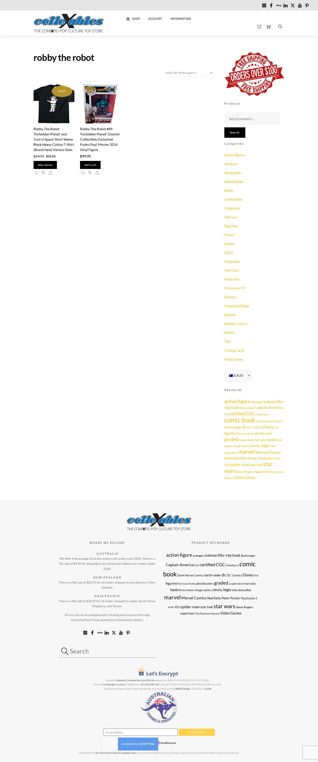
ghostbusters (263, 433)
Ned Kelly (231, 458)
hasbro (272, 439)
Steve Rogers (245, 471)
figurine (230, 433)
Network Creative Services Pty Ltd (135, 680)
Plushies (230, 297)
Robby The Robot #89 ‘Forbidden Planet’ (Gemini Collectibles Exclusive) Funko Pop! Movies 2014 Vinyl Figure (100, 139)
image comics (241, 446)
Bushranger (247, 408)
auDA (208, 688)
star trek (256, 465)
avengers (257, 402)
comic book (239, 420)
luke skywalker (241, 590)
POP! (278, 458)
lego (265, 445)
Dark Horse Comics (269, 421)
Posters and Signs (236, 306)
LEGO (228, 253)
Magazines (232, 261)
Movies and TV (235, 288)
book (235, 407)
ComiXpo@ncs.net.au (113, 684)
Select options (45, 165)
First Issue (241, 433)
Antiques (230, 164)
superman (261, 471)
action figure (237, 401)
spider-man (239, 464)
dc (244, 426)
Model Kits (232, 279)
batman (269, 401)
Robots (229, 332)
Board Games (234, 181)
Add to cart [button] (90, 165)
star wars (224, 606)
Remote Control (235, 324)
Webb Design (182, 688)
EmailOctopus (168, 743)
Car (226, 414)
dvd (276, 427)
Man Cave (231, 270)
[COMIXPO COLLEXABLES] (69, 23)
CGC (250, 413)
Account (155, 19)
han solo (260, 440)
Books (228, 190)
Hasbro (229, 244)
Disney (268, 427)
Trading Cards (234, 350)
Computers (232, 208)
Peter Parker (248, 458)
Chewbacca (262, 414)
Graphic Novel (246, 440)
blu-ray (225, 555)
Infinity (255, 446)
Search (235, 132)
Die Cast (230, 217)
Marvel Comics (268, 452)
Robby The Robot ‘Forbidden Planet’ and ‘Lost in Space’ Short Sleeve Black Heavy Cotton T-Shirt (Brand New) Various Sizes (54, 139)
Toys (227, 341)
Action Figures (234, 155)
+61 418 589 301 (150, 684)
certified (237, 413)
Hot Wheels (188, 590)
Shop (135, 19)
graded (231, 439)
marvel (246, 451)
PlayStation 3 (266, 458)
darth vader (232, 427)
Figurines (231, 226)
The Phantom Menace (207, 613)
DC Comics (254, 427)
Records (230, 315)
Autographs (232, 173)
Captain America (269, 407)
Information (180, 19)
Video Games (233, 359)
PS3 (226, 465)
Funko (228, 235)
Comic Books (233, 199)
